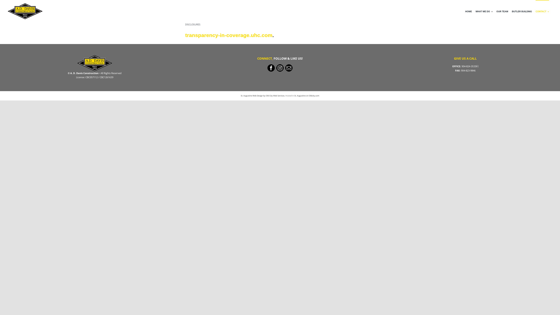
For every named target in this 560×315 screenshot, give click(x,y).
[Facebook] (271, 68)
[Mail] (289, 68)
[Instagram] (280, 68)
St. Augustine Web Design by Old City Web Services (263, 95)
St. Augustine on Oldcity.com (306, 95)
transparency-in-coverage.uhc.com (228, 35)
